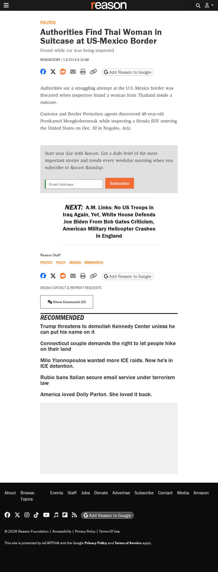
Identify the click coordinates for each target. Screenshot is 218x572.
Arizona (75, 262)
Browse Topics (27, 496)
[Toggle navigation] (6, 5)
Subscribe (119, 183)
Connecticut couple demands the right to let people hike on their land (108, 345)
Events (56, 492)
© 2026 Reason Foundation (27, 531)
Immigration (93, 262)
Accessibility (62, 531)
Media (183, 492)
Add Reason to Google (129, 72)
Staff (72, 492)
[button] (209, 5)
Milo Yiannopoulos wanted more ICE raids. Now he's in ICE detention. (106, 362)
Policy (61, 262)
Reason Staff (50, 59)
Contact (165, 492)
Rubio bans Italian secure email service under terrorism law (107, 379)
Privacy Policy (85, 531)
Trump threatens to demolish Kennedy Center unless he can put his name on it (107, 328)
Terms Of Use (109, 531)
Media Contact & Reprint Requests (70, 287)
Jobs (85, 492)
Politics (48, 22)
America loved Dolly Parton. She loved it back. (96, 394)
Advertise (121, 492)
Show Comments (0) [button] (69, 301)
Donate (101, 492)
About (10, 492)
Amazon (201, 492)
